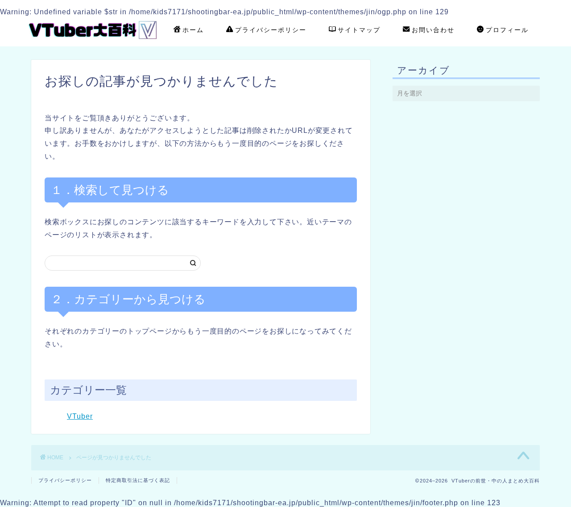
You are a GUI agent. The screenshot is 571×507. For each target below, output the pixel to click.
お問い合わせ (433, 30)
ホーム (193, 30)
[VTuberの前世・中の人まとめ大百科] (94, 41)
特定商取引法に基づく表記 (138, 480)
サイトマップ (359, 30)
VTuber (80, 416)
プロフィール (507, 30)
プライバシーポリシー (270, 30)
